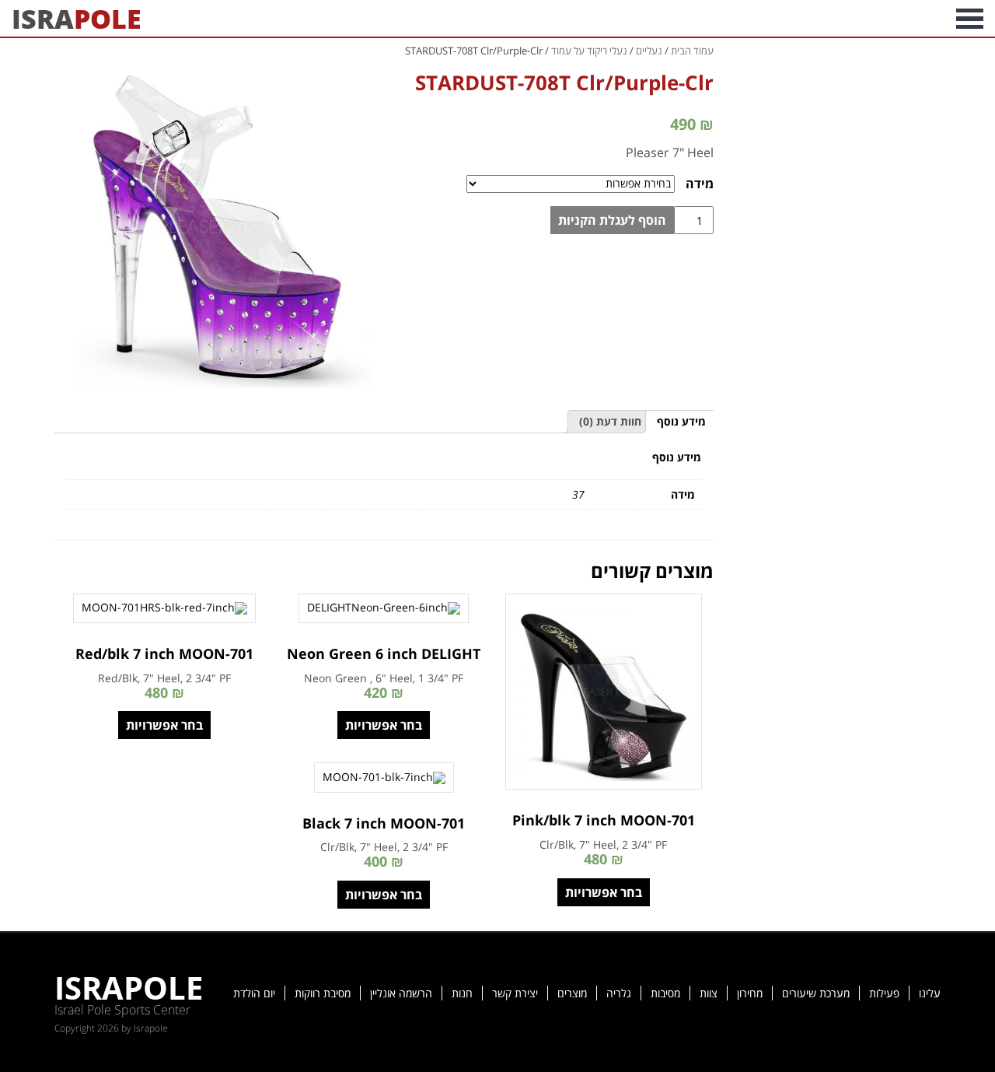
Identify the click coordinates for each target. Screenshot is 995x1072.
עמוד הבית (692, 51)
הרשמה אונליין (401, 993)
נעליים (649, 51)
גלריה (618, 993)
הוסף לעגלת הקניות (612, 220)
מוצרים (572, 993)
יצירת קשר (515, 993)
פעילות (884, 993)
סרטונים (806, 18)
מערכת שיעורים (816, 993)
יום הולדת (254, 993)
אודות (923, 18)
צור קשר (677, 18)
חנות (462, 993)
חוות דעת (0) (610, 421)
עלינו (930, 993)
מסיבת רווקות (323, 993)
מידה (700, 183)
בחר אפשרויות (603, 892)
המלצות (741, 18)
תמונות (869, 18)
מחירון (750, 993)
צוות (708, 993)
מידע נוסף (681, 421)
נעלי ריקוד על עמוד (589, 51)
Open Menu (969, 18)
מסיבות (665, 993)
